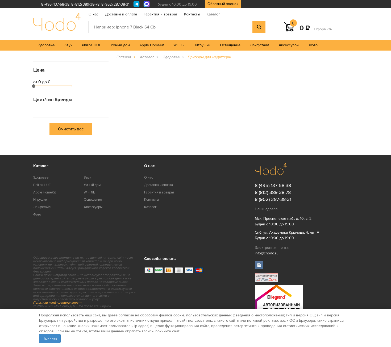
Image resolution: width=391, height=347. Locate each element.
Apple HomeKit (151, 45)
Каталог (213, 14)
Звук (68, 45)
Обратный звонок (222, 4)
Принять (50, 338)
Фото (313, 45)
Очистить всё (71, 129)
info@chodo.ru (266, 253)
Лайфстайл (259, 45)
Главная (124, 57)
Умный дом (120, 45)
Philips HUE (91, 45)
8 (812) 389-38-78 (85, 4)
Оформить (323, 29)
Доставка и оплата (121, 14)
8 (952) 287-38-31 (115, 4)
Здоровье (46, 45)
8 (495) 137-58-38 (55, 4)
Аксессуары (289, 45)
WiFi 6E (179, 45)
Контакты (192, 14)
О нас (93, 14)
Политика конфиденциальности (57, 303)
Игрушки (202, 45)
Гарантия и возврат (160, 14)
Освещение (230, 45)
